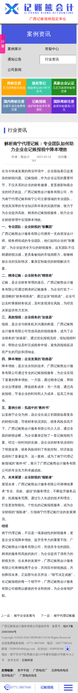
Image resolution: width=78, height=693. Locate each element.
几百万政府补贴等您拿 (64, 87)
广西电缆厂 (40, 670)
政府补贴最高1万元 (64, 105)
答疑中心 (52, 49)
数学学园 (23, 670)
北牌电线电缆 (59, 670)
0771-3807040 (21, 687)
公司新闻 (14, 70)
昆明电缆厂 (9, 675)
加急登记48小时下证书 (39, 87)
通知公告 (14, 59)
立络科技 (27, 660)
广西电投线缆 (28, 675)
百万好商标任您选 (14, 85)
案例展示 (14, 49)
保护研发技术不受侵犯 (39, 105)
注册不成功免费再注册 (14, 105)
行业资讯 (52, 59)
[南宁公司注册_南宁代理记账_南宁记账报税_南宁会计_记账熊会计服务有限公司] (39, 11)
